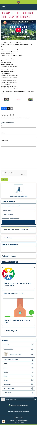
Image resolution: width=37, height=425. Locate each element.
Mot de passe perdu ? (14, 218)
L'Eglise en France (18, 349)
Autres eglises (18, 392)
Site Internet (4, 140)
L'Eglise (18, 372)
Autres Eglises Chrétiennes (18, 359)
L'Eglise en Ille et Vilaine (21, 354)
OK (35, 399)
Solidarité (18, 345)
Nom (2, 126)
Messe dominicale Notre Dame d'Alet (17, 321)
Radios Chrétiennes (9, 256)
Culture (18, 363)
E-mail (2, 133)
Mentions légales (18, 417)
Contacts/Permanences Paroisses (15, 230)
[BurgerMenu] (3, 7)
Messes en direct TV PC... (14, 294)
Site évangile (18, 384)
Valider (18, 222)
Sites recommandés (18, 388)
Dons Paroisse (8, 238)
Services (18, 380)
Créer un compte (5, 218)
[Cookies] (3, 421)
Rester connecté (8, 214)
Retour (18, 99)
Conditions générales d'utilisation (18, 420)
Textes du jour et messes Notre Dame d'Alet (17, 284)
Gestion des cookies (18, 422)
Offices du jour (10, 331)
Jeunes (18, 368)
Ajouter (4, 179)
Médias (18, 376)
